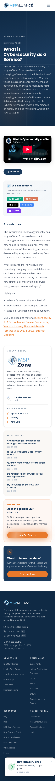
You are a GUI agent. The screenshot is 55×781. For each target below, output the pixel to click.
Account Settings (37, 727)
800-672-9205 (16, 635)
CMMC (32, 693)
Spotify (14, 417)
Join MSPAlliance (11, 664)
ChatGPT (16, 199)
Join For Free (26, 535)
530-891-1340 (15, 631)
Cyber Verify (35, 664)
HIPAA (32, 683)
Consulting (8, 684)
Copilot (15, 211)
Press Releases (10, 742)
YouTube (14, 171)
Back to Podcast (16, 36)
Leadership (9, 679)
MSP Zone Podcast (12, 727)
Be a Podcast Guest (12, 732)
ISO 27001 (34, 688)
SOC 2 (32, 678)
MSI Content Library (38, 721)
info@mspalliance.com (17, 626)
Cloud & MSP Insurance (14, 674)
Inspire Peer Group (12, 669)
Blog (5, 716)
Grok (14, 205)
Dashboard (35, 716)
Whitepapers (9, 747)
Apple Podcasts (19, 413)
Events (7, 753)
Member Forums (11, 690)
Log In (32, 732)
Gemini (28, 205)
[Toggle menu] (48, 5)
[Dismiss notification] (51, 761)
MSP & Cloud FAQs (12, 737)
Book (6, 721)
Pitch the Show (27, 574)
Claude (32, 199)
